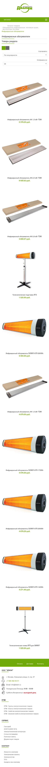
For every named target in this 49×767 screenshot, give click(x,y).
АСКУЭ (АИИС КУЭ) (10, 729)
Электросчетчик (9, 757)
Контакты (40, 663)
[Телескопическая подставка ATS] (24, 269)
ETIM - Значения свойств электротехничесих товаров (21, 714)
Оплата (20, 663)
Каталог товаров (14, 25)
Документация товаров (11, 739)
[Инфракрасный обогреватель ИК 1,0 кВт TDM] (24, 386)
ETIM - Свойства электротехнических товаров (19, 711)
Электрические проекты (12, 754)
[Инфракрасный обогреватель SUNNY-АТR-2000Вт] (24, 503)
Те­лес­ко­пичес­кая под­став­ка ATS (24, 295)
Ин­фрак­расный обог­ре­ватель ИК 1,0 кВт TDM (24, 411)
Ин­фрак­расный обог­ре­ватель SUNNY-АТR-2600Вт (24, 353)
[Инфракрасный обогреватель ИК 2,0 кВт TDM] (24, 152)
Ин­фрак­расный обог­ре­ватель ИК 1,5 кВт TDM (24, 119)
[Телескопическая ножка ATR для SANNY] (24, 620)
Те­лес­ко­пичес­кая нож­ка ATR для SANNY (24, 645)
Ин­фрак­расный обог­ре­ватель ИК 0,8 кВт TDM (24, 236)
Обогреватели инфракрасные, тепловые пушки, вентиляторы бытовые (21, 28)
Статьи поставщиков (10, 734)
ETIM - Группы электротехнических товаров (18, 706)
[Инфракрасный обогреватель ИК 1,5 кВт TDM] (24, 94)
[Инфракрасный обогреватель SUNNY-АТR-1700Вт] (24, 445)
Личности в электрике (11, 752)
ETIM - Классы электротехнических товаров (18, 709)
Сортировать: (42, 51)
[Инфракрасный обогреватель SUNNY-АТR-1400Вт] (24, 561)
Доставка (29, 663)
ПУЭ (5, 759)
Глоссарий (7, 726)
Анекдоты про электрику (12, 762)
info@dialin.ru (16, 685)
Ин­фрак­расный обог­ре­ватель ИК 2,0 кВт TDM (24, 178)
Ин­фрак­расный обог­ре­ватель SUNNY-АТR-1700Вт (24, 470)
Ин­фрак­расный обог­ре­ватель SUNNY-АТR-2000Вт (24, 528)
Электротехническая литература (15, 731)
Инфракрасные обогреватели (13, 31)
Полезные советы (10, 737)
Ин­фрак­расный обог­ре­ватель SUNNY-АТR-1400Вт (24, 587)
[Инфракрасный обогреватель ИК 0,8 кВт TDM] (24, 211)
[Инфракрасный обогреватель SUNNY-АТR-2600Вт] (24, 328)
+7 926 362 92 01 (12, 681)
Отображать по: (42, 60)
